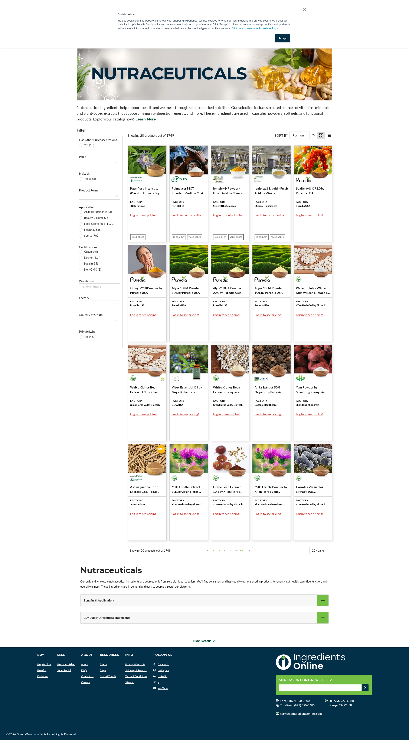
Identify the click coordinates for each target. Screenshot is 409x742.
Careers (85, 682)
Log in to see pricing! (143, 215)
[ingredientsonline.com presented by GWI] (325, 662)
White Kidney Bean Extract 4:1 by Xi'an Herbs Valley (144, 389)
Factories (42, 676)
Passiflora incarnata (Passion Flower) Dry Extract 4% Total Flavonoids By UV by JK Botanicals (146, 191)
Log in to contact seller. (187, 215)
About (84, 664)
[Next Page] (249, 550)
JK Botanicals (137, 205)
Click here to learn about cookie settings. (255, 28)
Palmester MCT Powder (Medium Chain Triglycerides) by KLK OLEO (188, 191)
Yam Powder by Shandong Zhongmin (310, 389)
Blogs (103, 670)
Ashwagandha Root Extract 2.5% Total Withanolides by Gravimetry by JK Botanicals (144, 489)
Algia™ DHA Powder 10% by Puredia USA (269, 290)
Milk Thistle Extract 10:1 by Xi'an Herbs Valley (186, 489)
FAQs (84, 670)
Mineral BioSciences (224, 205)
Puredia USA (303, 205)
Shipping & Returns (136, 670)
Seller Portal (64, 670)
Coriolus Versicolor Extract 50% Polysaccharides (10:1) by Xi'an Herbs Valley (312, 489)
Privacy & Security (135, 664)
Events (103, 664)
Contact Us (87, 676)
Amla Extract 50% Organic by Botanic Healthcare (268, 389)
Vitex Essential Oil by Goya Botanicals (187, 389)
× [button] (303, 8)
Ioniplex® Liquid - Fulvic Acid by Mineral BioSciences (271, 191)
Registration (44, 664)
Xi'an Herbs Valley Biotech (310, 305)
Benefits (41, 670)
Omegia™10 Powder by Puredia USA (146, 290)
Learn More (145, 119)
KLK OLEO (178, 205)
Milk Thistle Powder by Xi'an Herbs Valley (271, 489)
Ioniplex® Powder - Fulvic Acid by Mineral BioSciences (228, 191)
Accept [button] (283, 38)
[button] (204, 600)
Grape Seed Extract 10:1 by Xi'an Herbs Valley (227, 489)
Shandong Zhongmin (307, 404)
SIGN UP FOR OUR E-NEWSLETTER (305, 680)
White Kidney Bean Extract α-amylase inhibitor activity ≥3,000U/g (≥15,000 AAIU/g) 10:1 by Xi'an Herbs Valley (227, 389)
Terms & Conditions (136, 676)
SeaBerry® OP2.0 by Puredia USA (310, 191)
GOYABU (177, 404)
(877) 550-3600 (299, 701)
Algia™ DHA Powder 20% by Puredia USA (227, 290)
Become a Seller (66, 664)
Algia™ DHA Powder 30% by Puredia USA (186, 290)
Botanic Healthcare (266, 404)
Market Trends (108, 676)
